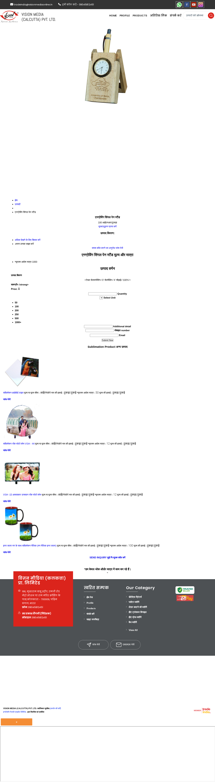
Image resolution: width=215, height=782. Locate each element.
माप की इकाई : (63, 392)
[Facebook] (186, 7)
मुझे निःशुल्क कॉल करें (116, 557)
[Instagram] (200, 7)
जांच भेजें (119, 248)
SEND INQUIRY (98, 557)
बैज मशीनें (133, 622)
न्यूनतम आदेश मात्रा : (88, 392)
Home (113, 15)
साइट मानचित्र (93, 619)
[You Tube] (193, 7)
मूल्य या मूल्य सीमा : (37, 392)
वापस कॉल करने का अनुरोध (103, 248)
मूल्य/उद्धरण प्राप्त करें (108, 226)
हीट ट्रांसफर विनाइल (138, 612)
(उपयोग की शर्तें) (55, 708)
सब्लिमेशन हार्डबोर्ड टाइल (13, 392)
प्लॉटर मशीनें (134, 602)
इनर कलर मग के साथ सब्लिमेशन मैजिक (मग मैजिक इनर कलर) (29, 545)
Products (140, 15)
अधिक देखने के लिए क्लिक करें (27, 240)
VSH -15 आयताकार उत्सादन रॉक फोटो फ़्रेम (22, 494)
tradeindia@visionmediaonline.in (33, 4)
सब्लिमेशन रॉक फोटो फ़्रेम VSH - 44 (18, 443)
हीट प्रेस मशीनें (135, 617)
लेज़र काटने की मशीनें (138, 607)
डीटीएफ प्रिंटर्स (135, 597)
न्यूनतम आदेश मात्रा (23, 261)
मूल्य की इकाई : (112, 392)
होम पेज (90, 597)
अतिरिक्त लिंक (158, 15)
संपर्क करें (175, 15)
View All (133, 630)
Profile (125, 15)
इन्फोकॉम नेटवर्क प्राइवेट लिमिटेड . (15, 712)
